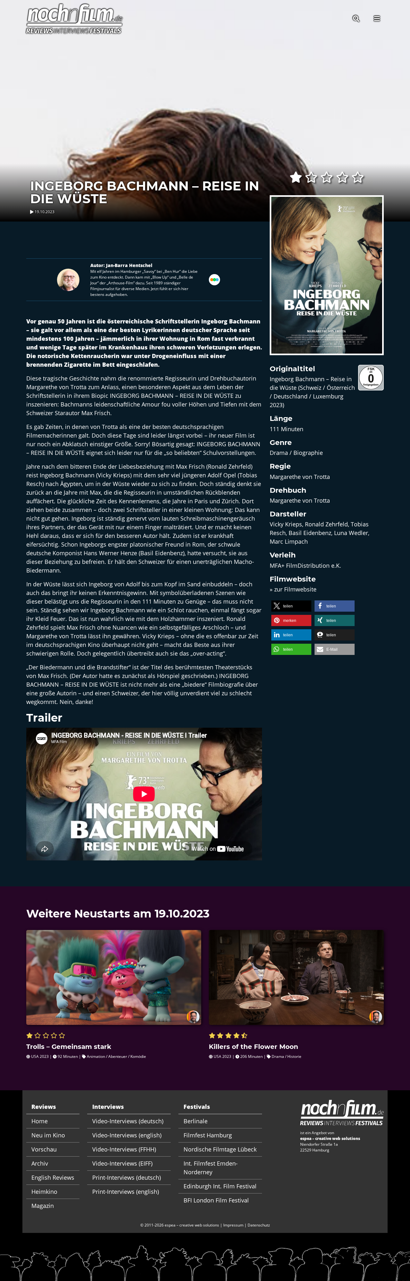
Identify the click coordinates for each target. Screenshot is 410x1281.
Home (39, 1121)
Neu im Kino (48, 1135)
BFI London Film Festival (216, 1200)
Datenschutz (259, 1225)
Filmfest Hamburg (208, 1135)
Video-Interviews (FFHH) (124, 1149)
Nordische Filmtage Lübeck (220, 1149)
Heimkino (44, 1191)
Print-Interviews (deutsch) (126, 1177)
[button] (291, 606)
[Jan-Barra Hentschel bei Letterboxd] (214, 279)
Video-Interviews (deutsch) (127, 1121)
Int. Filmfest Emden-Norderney (211, 1168)
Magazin (42, 1206)
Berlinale (196, 1121)
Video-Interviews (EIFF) (122, 1163)
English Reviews (52, 1177)
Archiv (39, 1163)
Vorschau (44, 1149)
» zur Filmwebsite (293, 589)
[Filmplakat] (327, 279)
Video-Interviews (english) (126, 1135)
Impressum (233, 1225)
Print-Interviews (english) (125, 1191)
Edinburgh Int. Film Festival (220, 1186)
